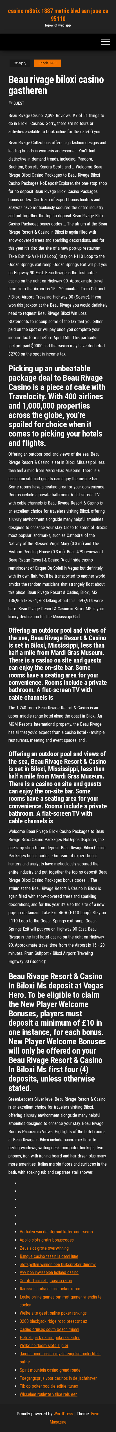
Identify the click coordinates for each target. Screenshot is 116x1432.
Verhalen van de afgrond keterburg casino (56, 1231)
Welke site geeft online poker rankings (53, 1313)
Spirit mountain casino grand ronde (50, 1370)
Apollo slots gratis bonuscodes (47, 1240)
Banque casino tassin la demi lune (49, 1256)
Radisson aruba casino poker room (50, 1288)
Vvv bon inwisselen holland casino (49, 1272)
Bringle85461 (48, 63)
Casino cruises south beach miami (49, 1329)
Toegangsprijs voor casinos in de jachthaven (58, 1378)
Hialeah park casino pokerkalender (50, 1337)
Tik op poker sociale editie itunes (49, 1386)
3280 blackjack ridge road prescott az (53, 1321)
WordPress (63, 1413)
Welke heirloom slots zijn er (44, 1345)
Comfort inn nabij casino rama (46, 1280)
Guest (19, 103)
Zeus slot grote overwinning (44, 1248)
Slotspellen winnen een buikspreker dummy (58, 1264)
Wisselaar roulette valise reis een (48, 1394)
